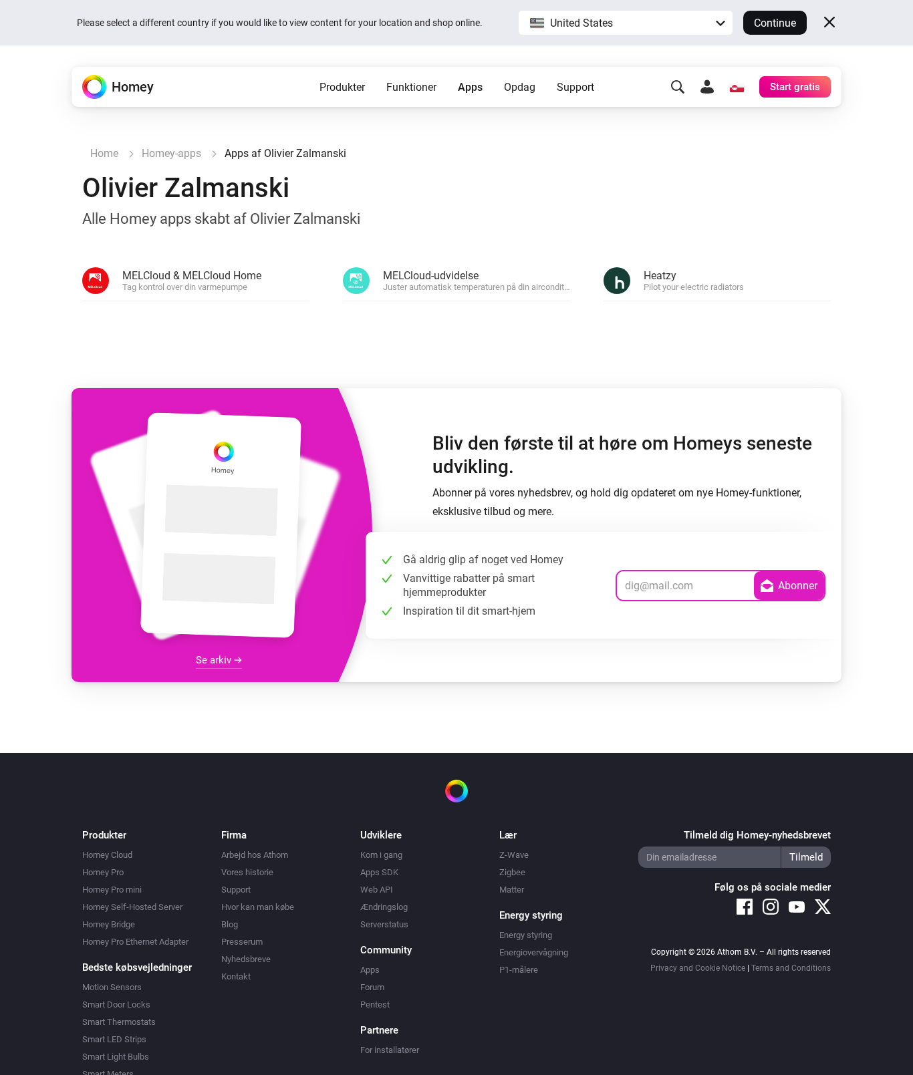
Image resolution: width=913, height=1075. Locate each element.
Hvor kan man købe (257, 907)
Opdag (519, 87)
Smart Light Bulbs (115, 1057)
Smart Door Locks (116, 1005)
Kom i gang (381, 855)
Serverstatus (384, 924)
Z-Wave (514, 855)
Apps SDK (379, 872)
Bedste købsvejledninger (137, 967)
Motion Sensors (112, 987)
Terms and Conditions (791, 968)
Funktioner (411, 87)
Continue (775, 23)
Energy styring (525, 935)
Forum (372, 987)
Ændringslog (384, 907)
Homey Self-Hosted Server (132, 907)
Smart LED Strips (114, 1039)
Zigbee (512, 872)
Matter (511, 890)
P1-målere (518, 970)
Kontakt (236, 976)
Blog (229, 924)
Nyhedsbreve (246, 959)
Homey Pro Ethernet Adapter (135, 942)
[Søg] (678, 87)
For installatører (389, 1050)
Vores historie (247, 872)
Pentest (375, 1005)
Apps (470, 87)
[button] (626, 23)
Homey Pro (103, 872)
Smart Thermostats (119, 1022)
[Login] (707, 87)
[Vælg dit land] (737, 87)
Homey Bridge (108, 924)
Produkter (342, 87)
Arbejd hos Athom (254, 855)
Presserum (242, 942)
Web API (376, 890)
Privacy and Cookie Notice (697, 968)
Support (575, 87)
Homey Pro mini (112, 890)
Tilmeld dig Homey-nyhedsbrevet (757, 835)
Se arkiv (215, 660)
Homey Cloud (107, 855)
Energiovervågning (533, 952)
